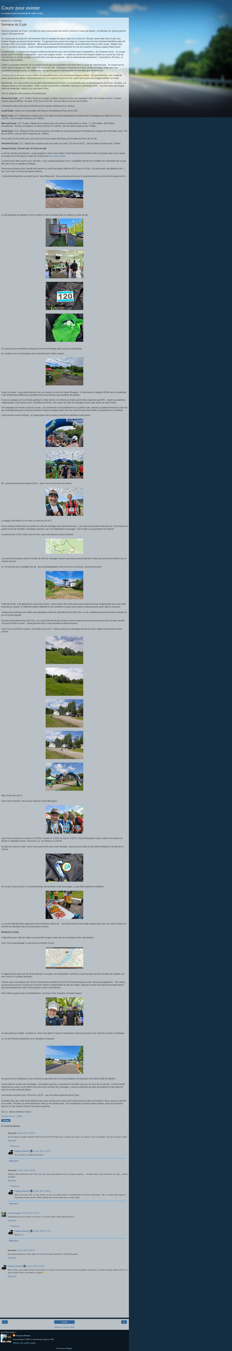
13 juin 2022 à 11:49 (30, 1213)
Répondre (12, 1140)
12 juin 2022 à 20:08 (26, 1133)
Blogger (69, 1348)
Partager (6, 1120)
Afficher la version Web (64, 1327)
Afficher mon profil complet (24, 1343)
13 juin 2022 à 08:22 (42, 1191)
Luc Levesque (14, 1213)
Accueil (64, 1322)
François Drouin (22, 1151)
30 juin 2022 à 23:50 (35, 1266)
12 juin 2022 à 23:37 (42, 1151)
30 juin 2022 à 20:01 (26, 1250)
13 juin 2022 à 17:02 (42, 1231)
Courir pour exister (20, 7)
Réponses (15, 1146)
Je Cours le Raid (57, 156)
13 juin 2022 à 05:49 (26, 1170)
